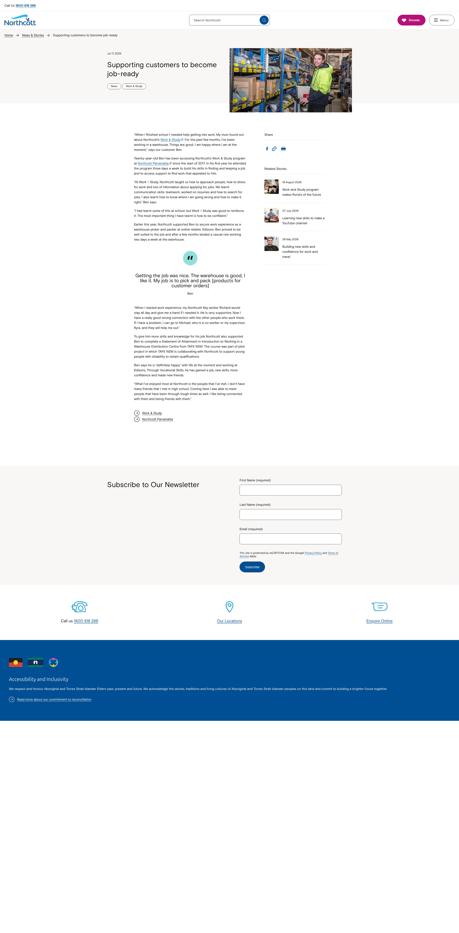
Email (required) (251, 529)
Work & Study (170, 139)
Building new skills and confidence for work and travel (300, 252)
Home (8, 35)
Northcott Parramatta (153, 163)
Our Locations (229, 620)
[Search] (264, 20)
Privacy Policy (313, 553)
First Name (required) (255, 480)
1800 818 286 (26, 5)
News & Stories (33, 35)
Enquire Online (379, 620)
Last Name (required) (255, 504)
